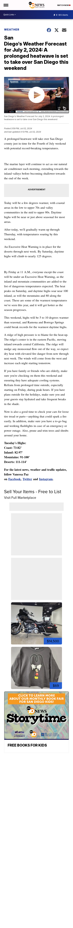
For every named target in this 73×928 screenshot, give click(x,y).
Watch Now (63, 5)
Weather (11, 29)
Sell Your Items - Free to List (32, 491)
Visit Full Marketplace (20, 497)
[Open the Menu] (6, 5)
